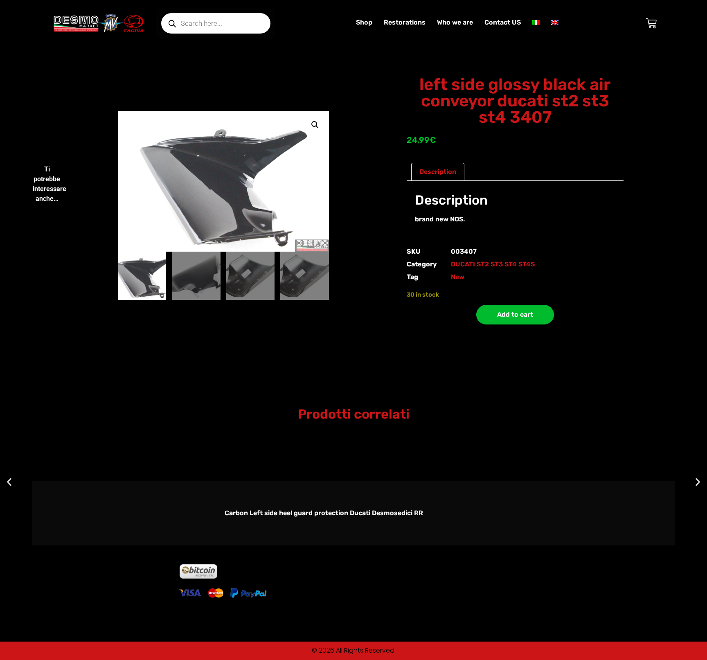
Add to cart (515, 314)
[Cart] (651, 23)
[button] (315, 124)
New (457, 277)
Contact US (502, 22)
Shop (364, 22)
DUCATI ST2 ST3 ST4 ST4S (493, 264)
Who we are (455, 22)
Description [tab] (437, 172)
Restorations (405, 22)
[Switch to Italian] (536, 22)
